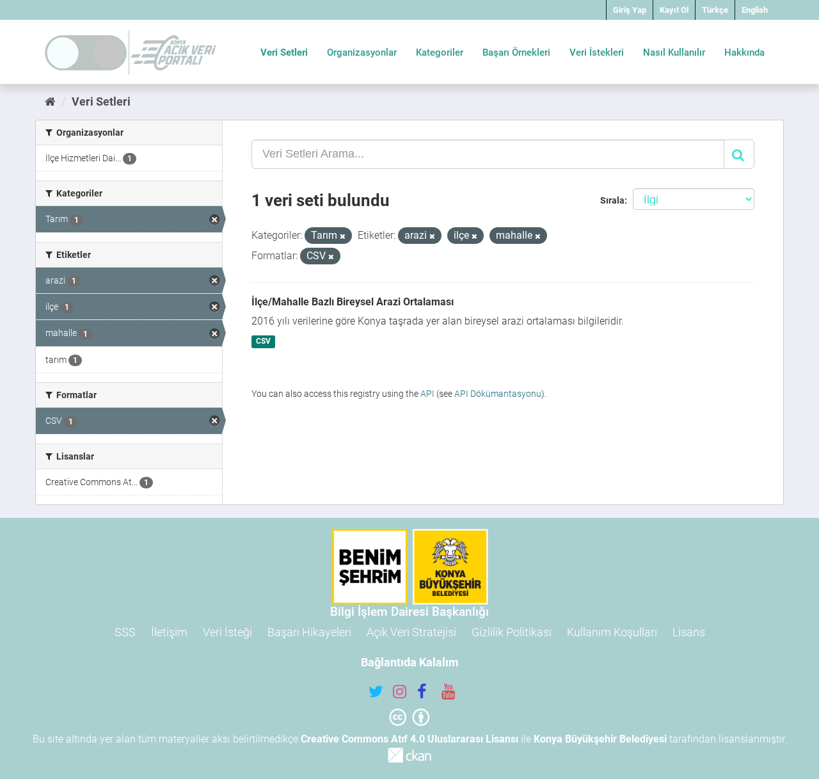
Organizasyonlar (362, 52)
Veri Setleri (284, 52)
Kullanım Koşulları (612, 632)
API (427, 394)
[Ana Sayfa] (50, 101)
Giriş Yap (629, 10)
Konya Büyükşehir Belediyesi (600, 739)
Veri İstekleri (596, 52)
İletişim (169, 632)
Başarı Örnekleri (516, 52)
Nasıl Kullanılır (674, 52)
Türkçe (715, 10)
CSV (263, 341)
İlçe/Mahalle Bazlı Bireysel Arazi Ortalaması (352, 302)
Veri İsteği (227, 632)
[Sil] (343, 236)
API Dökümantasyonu (497, 394)
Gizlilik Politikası (512, 632)
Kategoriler (439, 52)
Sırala (612, 200)
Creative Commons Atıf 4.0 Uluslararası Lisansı (409, 739)
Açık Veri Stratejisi (411, 632)
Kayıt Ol (674, 10)
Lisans (688, 632)
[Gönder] (739, 154)
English (755, 10)
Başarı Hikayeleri (309, 632)
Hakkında (744, 52)
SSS (125, 632)
